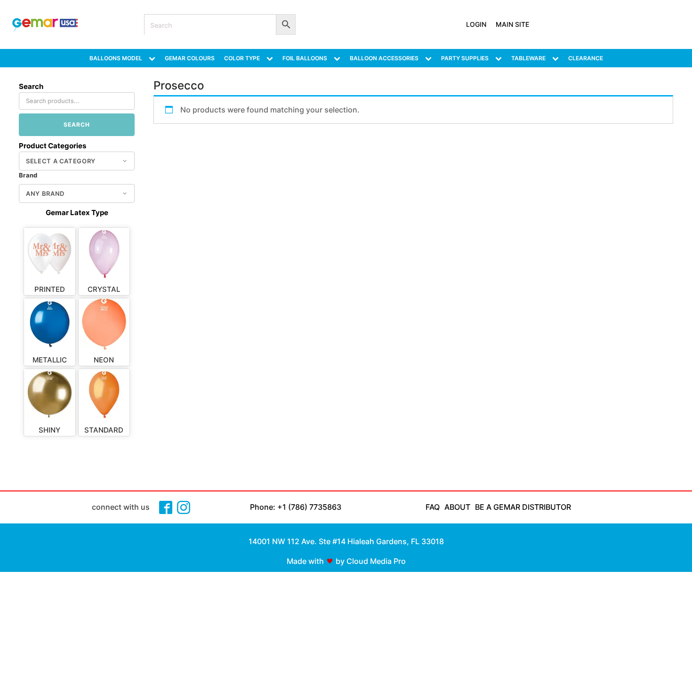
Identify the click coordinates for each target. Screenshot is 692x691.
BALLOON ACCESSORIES (384, 58)
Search (77, 124)
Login (476, 24)
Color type (242, 58)
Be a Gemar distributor (523, 507)
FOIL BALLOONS (304, 58)
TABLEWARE (528, 58)
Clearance (585, 58)
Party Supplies (465, 58)
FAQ (433, 507)
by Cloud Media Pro (371, 561)
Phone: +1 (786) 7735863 (295, 507)
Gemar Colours (190, 58)
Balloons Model (115, 58)
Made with (305, 561)
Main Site (512, 24)
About (457, 507)
